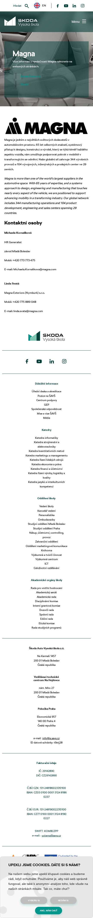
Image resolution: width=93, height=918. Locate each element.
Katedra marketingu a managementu (47, 455)
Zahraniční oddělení (46, 541)
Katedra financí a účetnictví (47, 468)
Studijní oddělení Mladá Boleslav (46, 523)
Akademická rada (46, 596)
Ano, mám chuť (48, 910)
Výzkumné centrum (46, 559)
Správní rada (46, 614)
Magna (24, 84)
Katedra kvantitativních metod (46, 451)
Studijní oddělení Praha (46, 528)
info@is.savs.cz (50, 738)
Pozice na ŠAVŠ (46, 395)
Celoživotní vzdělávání (46, 568)
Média (46, 417)
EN (42, 5)
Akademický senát (46, 592)
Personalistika (47, 515)
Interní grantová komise (46, 605)
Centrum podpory (46, 400)
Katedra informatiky (46, 437)
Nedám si (63, 900)
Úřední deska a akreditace (46, 391)
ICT (46, 563)
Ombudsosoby (46, 519)
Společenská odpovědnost (46, 409)
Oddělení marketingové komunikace (46, 546)
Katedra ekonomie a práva (46, 464)
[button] (40, 5)
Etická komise (47, 623)
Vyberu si (34, 900)
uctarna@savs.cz (51, 835)
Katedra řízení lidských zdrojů (46, 459)
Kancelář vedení (46, 510)
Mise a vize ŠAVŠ (46, 413)
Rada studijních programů (46, 627)
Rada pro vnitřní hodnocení (46, 588)
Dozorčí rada (46, 610)
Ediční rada (46, 618)
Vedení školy (46, 506)
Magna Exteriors (30, 76)
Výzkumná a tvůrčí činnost (46, 554)
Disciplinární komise (46, 601)
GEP (46, 404)
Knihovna (46, 550)
